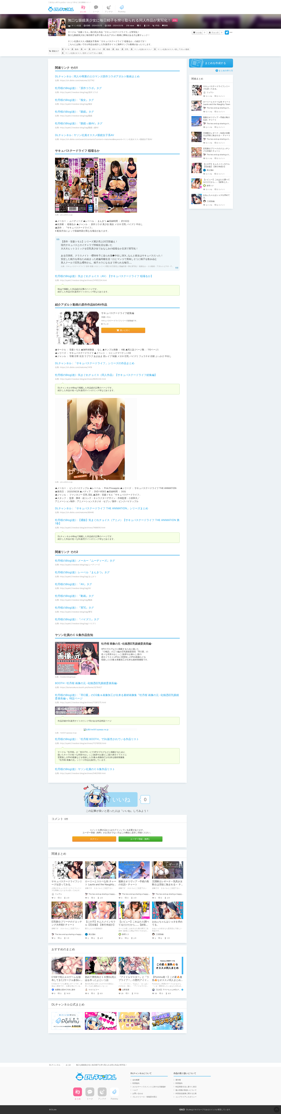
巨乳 (126, 49)
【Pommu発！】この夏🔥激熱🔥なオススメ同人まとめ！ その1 (168, 980)
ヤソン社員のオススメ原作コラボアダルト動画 (83, 53)
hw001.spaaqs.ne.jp (68, 733)
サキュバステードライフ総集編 (117, 313)
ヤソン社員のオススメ (143, 49)
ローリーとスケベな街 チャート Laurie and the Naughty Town (100, 884)
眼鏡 (108, 49)
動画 (166, 25)
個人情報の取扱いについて (186, 1090)
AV (85, 49)
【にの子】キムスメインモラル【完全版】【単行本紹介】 (100, 923)
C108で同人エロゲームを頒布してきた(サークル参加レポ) (66, 980)
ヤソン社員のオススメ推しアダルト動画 (173, 49)
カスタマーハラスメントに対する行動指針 (149, 1087)
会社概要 (135, 1080)
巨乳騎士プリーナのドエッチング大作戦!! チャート (67, 923)
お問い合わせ (137, 1093)
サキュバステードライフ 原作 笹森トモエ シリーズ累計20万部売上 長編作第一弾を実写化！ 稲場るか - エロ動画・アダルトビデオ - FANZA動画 (123, 266)
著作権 (178, 1080)
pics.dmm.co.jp (66, 215)
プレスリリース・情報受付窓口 (144, 1097)
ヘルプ (135, 1090)
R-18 (67, 49)
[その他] (231, 32)
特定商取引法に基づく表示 (186, 1087)
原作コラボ (96, 49)
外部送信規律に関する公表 (186, 1093)
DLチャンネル (61, 8)
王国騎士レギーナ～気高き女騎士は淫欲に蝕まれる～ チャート (167, 884)
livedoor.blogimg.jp (68, 677)
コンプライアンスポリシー (186, 1097)
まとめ (68, 1065)
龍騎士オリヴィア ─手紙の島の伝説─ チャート (134, 883)
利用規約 (135, 1083)
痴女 (117, 49)
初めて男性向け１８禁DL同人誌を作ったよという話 (100, 978)
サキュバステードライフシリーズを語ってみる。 (67, 883)
